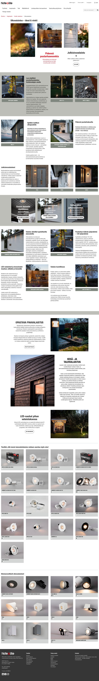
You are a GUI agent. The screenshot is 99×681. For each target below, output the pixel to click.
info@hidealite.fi (5, 668)
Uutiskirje (52, 656)
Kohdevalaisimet (29, 656)
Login (97, 2)
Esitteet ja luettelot (54, 655)
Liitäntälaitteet (29, 662)
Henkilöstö (53, 665)
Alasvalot (28, 655)
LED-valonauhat (29, 661)
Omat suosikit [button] (81, 2)
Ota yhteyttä (53, 666)
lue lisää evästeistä (86, 658)
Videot (52, 659)
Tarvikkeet (28, 664)
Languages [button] (89, 2)
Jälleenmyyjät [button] (72, 2)
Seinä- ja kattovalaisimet (31, 658)
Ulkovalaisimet (29, 659)
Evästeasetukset (78, 659)
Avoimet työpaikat (54, 664)
